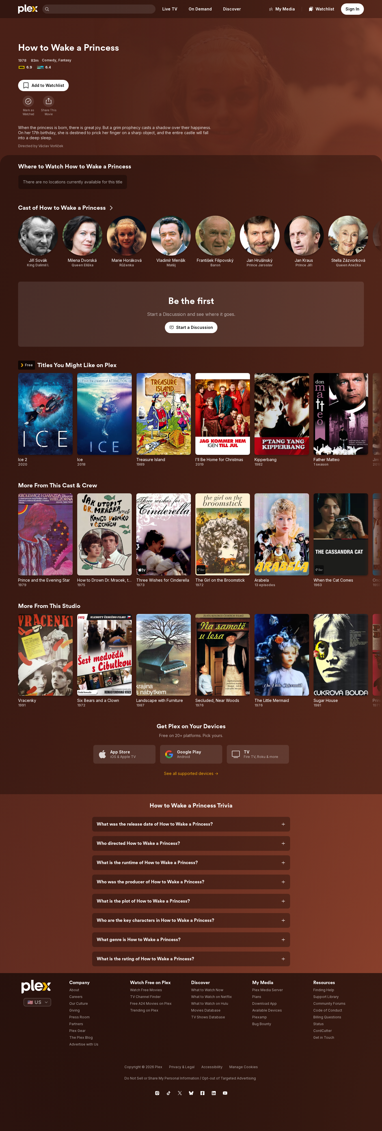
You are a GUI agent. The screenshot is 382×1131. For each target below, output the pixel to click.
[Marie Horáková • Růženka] (127, 241)
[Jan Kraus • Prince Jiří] (304, 241)
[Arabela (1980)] (281, 540)
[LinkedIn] (213, 1093)
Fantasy (64, 60)
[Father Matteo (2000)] (341, 420)
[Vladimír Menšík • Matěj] (171, 241)
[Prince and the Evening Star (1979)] (45, 540)
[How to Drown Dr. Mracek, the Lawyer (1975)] (104, 540)
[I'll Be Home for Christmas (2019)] (222, 420)
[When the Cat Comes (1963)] (341, 540)
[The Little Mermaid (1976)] (281, 661)
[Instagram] (157, 1093)
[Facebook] (202, 1093)
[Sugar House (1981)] (341, 661)
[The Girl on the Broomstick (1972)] (222, 540)
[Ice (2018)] (104, 420)
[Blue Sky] (191, 1093)
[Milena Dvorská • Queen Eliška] (82, 241)
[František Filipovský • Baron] (215, 241)
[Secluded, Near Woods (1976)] (222, 661)
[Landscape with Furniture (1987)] (163, 661)
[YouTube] (225, 1093)
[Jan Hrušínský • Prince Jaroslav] (260, 241)
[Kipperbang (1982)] (281, 420)
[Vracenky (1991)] (45, 661)
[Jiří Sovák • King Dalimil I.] (38, 241)
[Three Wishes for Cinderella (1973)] (163, 540)
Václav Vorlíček (50, 146)
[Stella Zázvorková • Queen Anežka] (348, 241)
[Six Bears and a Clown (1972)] (104, 661)
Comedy (49, 60)
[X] (179, 1093)
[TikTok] (168, 1093)
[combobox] (103, 9)
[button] (48, 106)
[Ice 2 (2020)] (45, 420)
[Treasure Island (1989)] (163, 420)
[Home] (28, 9)
